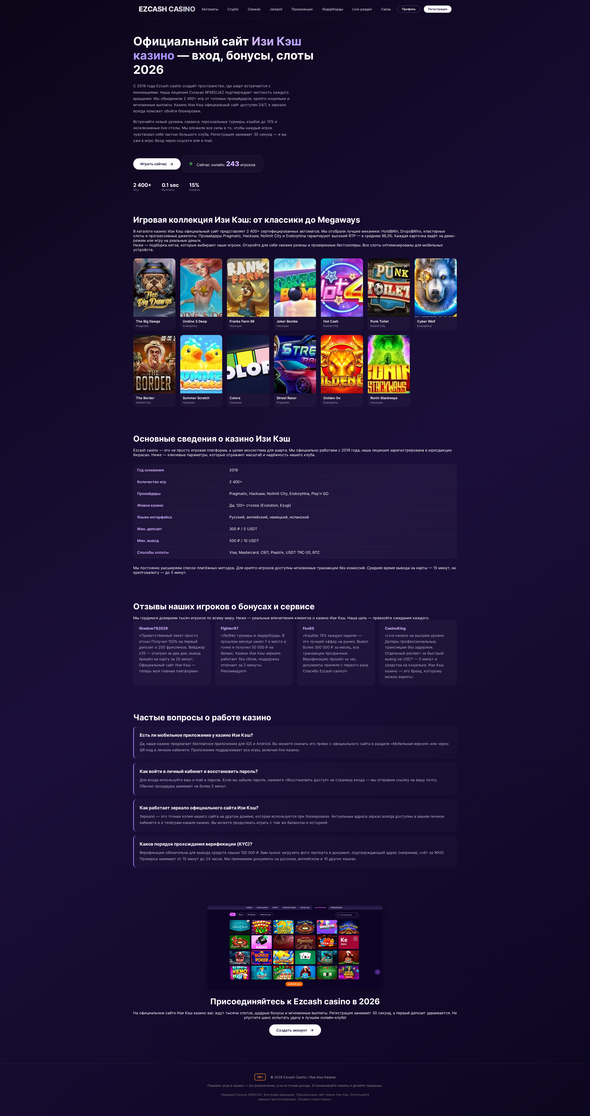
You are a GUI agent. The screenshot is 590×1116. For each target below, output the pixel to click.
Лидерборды (332, 9)
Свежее (254, 9)
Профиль (409, 9)
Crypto (233, 9)
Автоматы (210, 9)
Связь (386, 9)
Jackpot (276, 9)
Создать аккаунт (291, 1030)
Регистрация (437, 9)
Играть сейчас (153, 164)
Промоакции (302, 9)
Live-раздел (362, 9)
